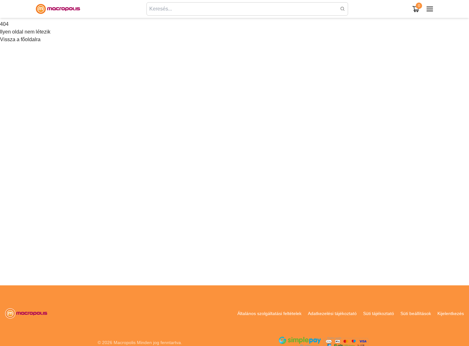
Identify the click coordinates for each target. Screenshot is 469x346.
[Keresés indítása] (342, 8)
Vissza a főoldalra (20, 39)
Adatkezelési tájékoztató (332, 313)
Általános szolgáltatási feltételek (269, 313)
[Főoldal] (58, 9)
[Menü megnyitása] (429, 9)
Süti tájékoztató (378, 313)
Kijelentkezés (450, 313)
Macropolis (125, 342)
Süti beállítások (415, 313)
